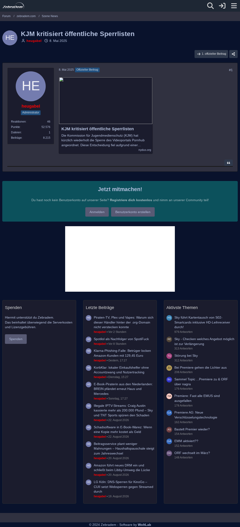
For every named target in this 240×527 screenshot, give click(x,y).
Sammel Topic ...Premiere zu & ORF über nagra (201, 381)
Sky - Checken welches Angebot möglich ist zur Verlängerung (204, 341)
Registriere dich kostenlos (131, 200)
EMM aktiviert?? (186, 441)
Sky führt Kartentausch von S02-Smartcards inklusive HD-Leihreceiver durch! (202, 322)
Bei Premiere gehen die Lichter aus (200, 367)
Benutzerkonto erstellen (132, 212)
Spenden (15, 339)
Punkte (15, 127)
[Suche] (210, 6)
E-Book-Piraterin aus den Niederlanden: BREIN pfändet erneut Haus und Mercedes (123, 389)
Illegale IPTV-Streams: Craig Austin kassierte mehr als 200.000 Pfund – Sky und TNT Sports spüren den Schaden (123, 410)
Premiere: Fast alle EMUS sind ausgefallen (197, 398)
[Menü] (234, 6)
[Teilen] (233, 54)
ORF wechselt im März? (192, 453)
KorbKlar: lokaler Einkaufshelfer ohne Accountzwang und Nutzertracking (121, 370)
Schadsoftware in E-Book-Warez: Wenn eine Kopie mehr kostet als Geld (123, 429)
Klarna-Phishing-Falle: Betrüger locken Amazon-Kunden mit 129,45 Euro (122, 353)
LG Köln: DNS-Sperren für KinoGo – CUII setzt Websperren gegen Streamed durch (123, 486)
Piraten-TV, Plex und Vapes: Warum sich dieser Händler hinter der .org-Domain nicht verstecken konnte (124, 322)
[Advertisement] (120, 259)
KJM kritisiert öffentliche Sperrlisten (97, 129)
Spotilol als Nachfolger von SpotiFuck (121, 339)
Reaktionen (18, 121)
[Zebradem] (13, 6)
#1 (231, 70)
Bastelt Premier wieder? (192, 429)
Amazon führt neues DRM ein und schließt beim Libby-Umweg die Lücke (122, 467)
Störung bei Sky (186, 355)
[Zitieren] (228, 163)
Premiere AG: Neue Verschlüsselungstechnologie (195, 415)
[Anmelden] (222, 6)
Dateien (16, 132)
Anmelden (97, 212)
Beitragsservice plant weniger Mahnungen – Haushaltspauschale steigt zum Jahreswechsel (124, 448)
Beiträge (16, 137)
